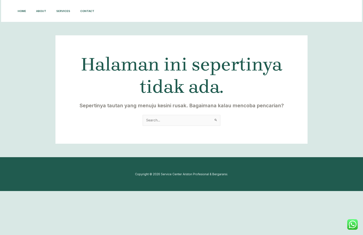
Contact (87, 11)
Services (63, 11)
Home (22, 11)
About (41, 11)
